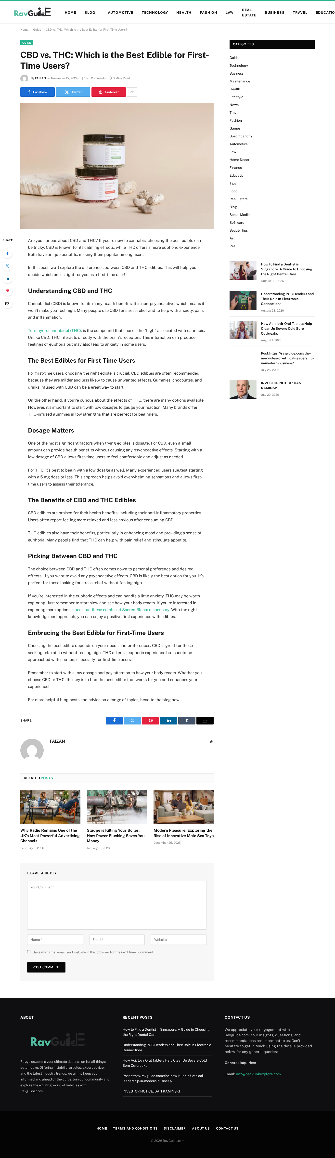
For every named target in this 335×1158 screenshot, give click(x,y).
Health (184, 12)
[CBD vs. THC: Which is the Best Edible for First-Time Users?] (117, 166)
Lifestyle (236, 97)
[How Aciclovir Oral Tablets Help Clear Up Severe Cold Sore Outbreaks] (243, 330)
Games (235, 128)
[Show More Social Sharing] (132, 92)
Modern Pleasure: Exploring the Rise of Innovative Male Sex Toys (184, 833)
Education (237, 175)
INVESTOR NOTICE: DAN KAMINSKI (281, 385)
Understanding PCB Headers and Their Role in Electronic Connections (287, 299)
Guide (37, 29)
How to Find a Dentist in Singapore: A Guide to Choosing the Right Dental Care (286, 269)
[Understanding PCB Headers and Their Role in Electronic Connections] (243, 300)
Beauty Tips (239, 230)
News (234, 105)
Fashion (208, 12)
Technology (155, 12)
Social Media (240, 215)
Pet (232, 246)
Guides (235, 58)
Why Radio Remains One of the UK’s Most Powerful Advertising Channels (50, 835)
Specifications (241, 136)
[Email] (7, 303)
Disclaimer (175, 1128)
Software (237, 222)
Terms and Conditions (135, 1128)
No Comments (96, 78)
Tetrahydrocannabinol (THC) (54, 330)
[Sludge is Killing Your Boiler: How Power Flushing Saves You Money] (117, 807)
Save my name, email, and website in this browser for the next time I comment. (93, 952)
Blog (233, 207)
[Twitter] (7, 266)
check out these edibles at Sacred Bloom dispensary (120, 609)
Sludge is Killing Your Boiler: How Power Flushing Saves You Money (116, 835)
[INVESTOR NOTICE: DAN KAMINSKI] (243, 389)
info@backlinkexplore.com (258, 1074)
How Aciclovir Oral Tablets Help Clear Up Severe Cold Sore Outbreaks (286, 328)
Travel (300, 12)
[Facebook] (7, 253)
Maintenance (240, 81)
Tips (233, 183)
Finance (236, 168)
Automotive (120, 12)
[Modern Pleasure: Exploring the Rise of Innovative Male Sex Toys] (184, 807)
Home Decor (239, 160)
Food (233, 191)
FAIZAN (40, 78)
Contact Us (227, 1128)
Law (230, 12)
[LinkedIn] (7, 278)
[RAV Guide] (32, 12)
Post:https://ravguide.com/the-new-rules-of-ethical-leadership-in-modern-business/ (287, 358)
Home (24, 29)
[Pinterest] (7, 291)
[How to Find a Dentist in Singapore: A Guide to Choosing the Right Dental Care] (243, 270)
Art (232, 238)
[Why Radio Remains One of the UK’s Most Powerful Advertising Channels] (50, 807)
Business (275, 12)
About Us (201, 1128)
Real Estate (249, 12)
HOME (70, 12)
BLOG (90, 12)
